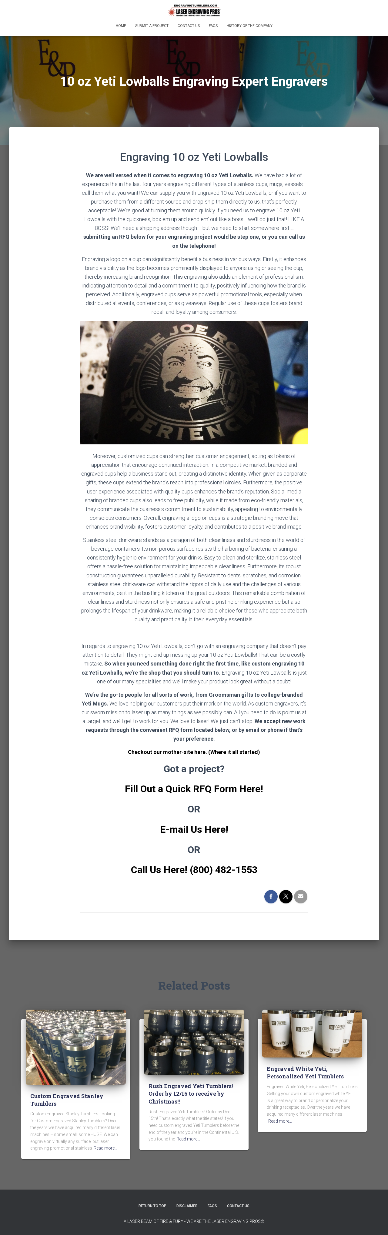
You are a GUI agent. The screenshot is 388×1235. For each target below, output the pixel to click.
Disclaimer (187, 1206)
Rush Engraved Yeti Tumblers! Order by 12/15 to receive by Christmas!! (191, 1093)
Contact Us (189, 26)
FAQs (213, 26)
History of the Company (250, 26)
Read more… (105, 1148)
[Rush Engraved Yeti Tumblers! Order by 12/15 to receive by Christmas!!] (194, 1041)
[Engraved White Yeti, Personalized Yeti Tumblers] (312, 1033)
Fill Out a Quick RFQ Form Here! (194, 789)
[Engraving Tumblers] (194, 10)
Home (121, 26)
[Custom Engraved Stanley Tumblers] (76, 1046)
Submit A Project (152, 26)
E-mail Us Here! (194, 829)
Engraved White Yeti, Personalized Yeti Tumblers (305, 1072)
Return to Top (152, 1206)
